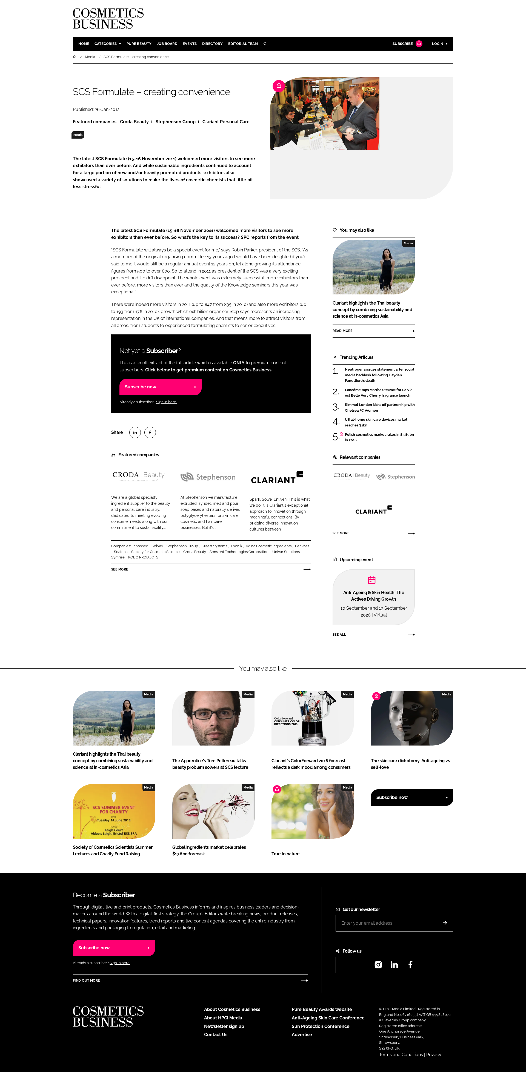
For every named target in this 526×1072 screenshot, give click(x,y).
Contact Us (215, 1034)
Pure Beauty (139, 44)
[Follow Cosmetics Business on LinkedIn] (394, 966)
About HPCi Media (223, 1018)
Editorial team (243, 44)
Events (190, 44)
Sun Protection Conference (321, 1026)
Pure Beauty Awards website (322, 1009)
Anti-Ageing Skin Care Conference (328, 1018)
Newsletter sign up (224, 1026)
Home (83, 44)
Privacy (433, 1054)
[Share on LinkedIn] (135, 432)
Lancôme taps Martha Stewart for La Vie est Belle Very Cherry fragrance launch (380, 393)
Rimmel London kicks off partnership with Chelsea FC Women (380, 407)
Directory (212, 44)
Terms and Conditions (401, 1054)
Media (77, 134)
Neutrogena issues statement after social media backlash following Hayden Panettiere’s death (380, 375)
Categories (106, 44)
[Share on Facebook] (150, 432)
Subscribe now (140, 386)
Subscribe (403, 44)
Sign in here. (166, 402)
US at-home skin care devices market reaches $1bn (380, 422)
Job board (167, 44)
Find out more (86, 980)
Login (437, 44)
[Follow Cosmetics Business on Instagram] (378, 966)
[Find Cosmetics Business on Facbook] (410, 966)
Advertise (302, 1034)
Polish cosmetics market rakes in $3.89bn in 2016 (380, 437)
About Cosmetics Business (232, 1009)
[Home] (75, 57)
